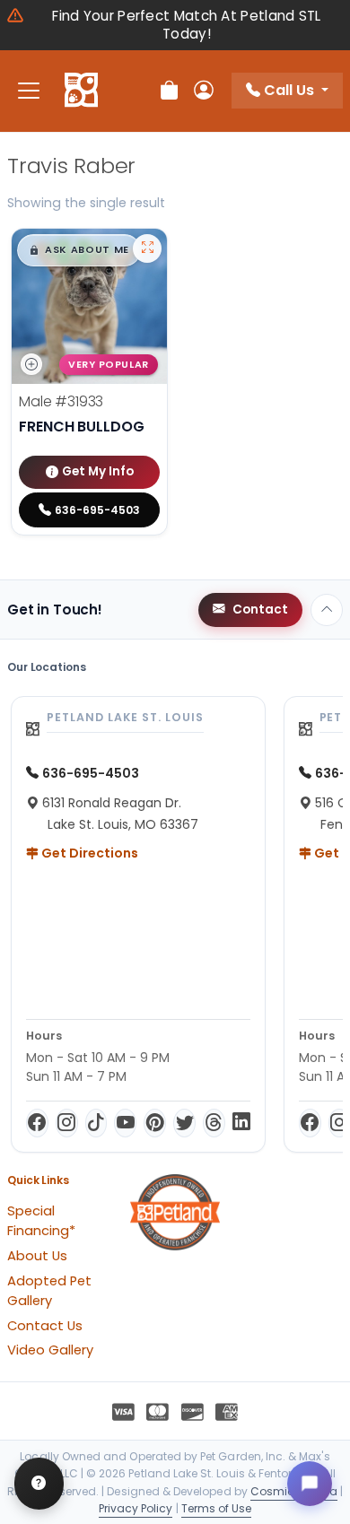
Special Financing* (41, 1221)
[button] (79, 250)
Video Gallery (50, 1350)
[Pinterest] (155, 1123)
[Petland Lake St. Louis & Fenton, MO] (81, 90)
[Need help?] (39, 1484)
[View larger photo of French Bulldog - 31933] (147, 248)
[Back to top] (327, 610)
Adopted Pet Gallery (49, 1291)
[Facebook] (37, 1123)
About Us (37, 1256)
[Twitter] (184, 1123)
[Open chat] (309, 1483)
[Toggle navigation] (28, 91)
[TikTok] (96, 1123)
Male (61, 401)
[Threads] (214, 1123)
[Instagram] (67, 1123)
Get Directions (88, 853)
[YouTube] (125, 1123)
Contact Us (45, 1326)
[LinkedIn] (241, 1123)
